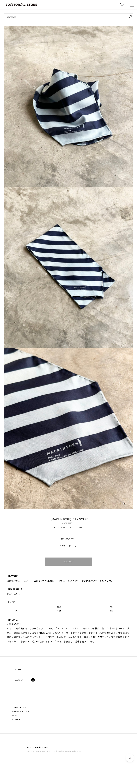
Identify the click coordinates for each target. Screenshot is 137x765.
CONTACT (19, 669)
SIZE (62, 546)
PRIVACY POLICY (20, 711)
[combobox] (68, 16)
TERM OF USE (19, 707)
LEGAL (15, 715)
